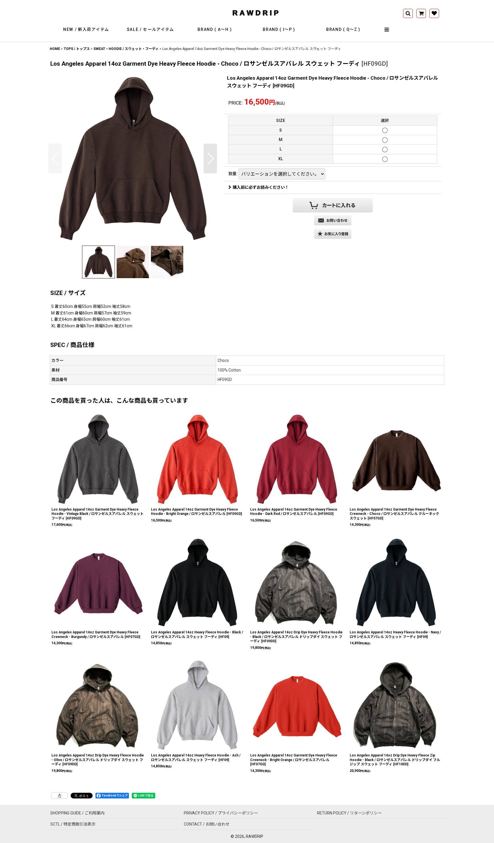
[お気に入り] (434, 13)
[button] (387, 30)
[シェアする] (59, 795)
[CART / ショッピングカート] (421, 13)
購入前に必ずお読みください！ (261, 187)
